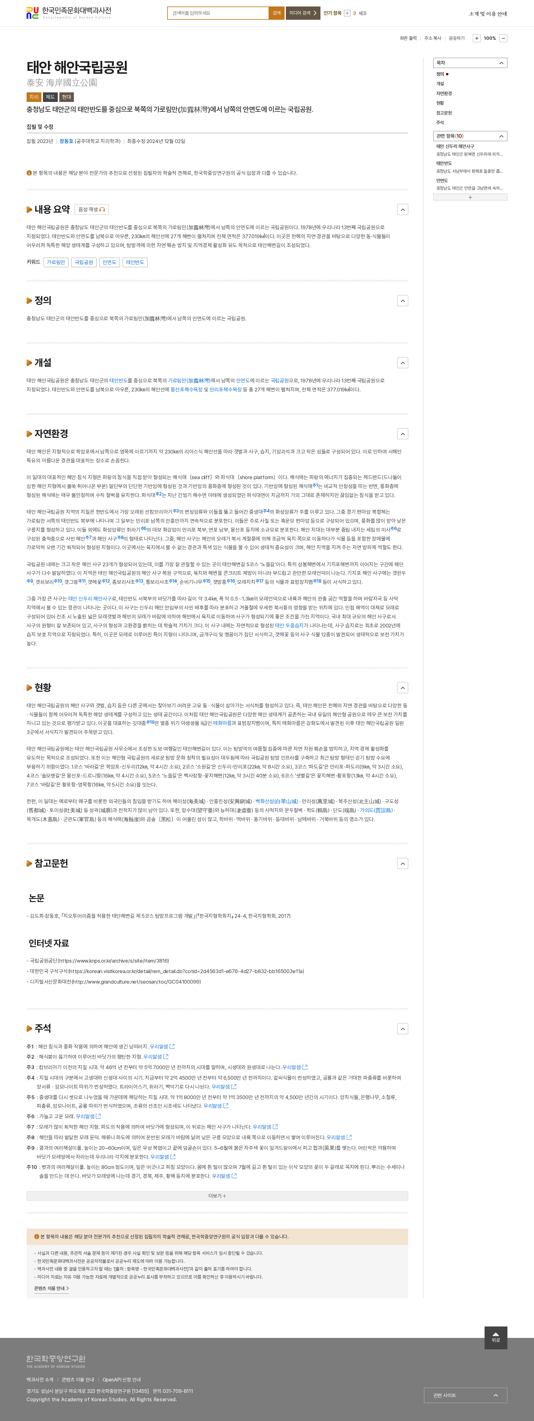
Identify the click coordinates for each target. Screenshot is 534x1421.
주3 (176, 510)
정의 (440, 74)
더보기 (215, 1196)
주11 (82, 581)
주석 (440, 122)
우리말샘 (159, 1047)
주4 (266, 510)
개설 (440, 83)
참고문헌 (444, 113)
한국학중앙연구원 (56, 1361)
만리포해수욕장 (226, 389)
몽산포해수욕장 (187, 389)
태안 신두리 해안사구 (90, 599)
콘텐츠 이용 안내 (49, 1288)
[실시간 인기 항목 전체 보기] (347, 13)
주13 (139, 581)
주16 (231, 581)
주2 (158, 493)
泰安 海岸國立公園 (62, 83)
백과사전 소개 (40, 1380)
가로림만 (56, 262)
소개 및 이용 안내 (488, 14)
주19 (150, 722)
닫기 (402, 209)
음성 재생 (88, 209)
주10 (58, 581)
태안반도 (135, 262)
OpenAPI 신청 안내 (122, 1380)
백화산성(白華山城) (277, 801)
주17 (260, 581)
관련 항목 (449, 136)
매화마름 (222, 723)
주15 (206, 581)
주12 (106, 581)
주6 (393, 528)
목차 (441, 63)
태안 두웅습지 (289, 625)
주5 (144, 528)
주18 (317, 581)
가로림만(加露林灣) (189, 380)
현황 (440, 103)
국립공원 (84, 262)
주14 (173, 581)
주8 (120, 537)
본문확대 (477, 38)
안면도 (110, 262)
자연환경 (444, 93)
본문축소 (503, 38)
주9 (30, 581)
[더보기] (470, 197)
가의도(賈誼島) (376, 810)
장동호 (67, 141)
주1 (315, 485)
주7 (88, 537)
